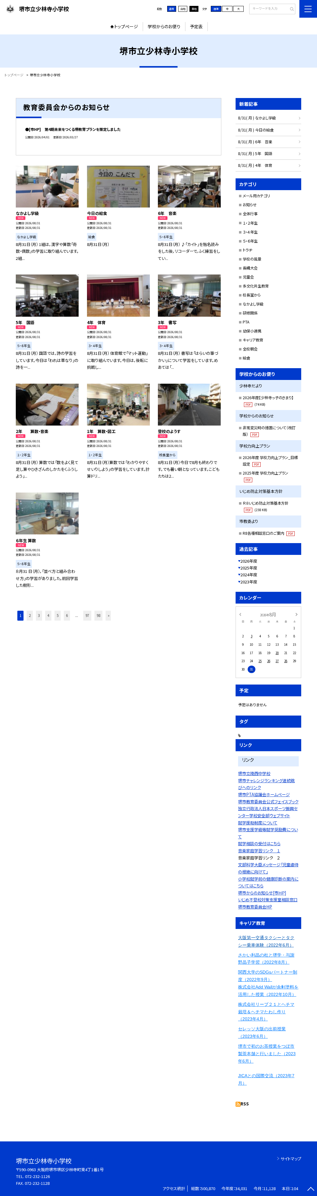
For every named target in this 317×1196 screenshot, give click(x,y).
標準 (216, 9)
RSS (245, 1104)
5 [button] (58, 615)
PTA (246, 322)
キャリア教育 (253, 340)
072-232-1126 (37, 1176)
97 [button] (87, 615)
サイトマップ (290, 1159)
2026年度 (249, 561)
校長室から (252, 295)
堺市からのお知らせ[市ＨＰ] (262, 893)
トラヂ (247, 250)
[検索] (289, 9)
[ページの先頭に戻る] (310, 1189)
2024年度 (249, 575)
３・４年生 (250, 232)
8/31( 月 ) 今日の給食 (256, 130)
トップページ (126, 26)
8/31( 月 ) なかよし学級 (257, 118)
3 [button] (39, 615)
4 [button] (48, 615)
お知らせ (250, 205)
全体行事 (250, 213)
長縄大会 (250, 268)
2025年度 (249, 568)
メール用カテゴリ (256, 196)
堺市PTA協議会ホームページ (264, 794)
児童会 (248, 277)
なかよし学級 (253, 304)
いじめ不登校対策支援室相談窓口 (267, 900)
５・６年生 (250, 241)
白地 (182, 9)
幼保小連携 (252, 331)
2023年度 (249, 582)
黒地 (194, 9)
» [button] (109, 615)
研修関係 (250, 313)
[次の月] (296, 614)
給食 (246, 358)
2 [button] (30, 615)
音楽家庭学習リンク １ (259, 851)
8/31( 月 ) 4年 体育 (255, 165)
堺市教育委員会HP (255, 907)
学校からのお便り (164, 26)
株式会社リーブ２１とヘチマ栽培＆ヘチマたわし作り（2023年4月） (266, 1012)
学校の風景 (252, 259)
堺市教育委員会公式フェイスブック (268, 802)
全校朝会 (250, 349)
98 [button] (98, 615)
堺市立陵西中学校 (254, 773)
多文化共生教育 (256, 286)
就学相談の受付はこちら (259, 843)
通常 (171, 9)
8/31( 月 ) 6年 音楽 (255, 142)
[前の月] (240, 614)
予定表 (196, 26)
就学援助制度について (257, 823)
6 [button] (67, 615)
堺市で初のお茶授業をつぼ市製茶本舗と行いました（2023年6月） (267, 1054)
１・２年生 (250, 223)
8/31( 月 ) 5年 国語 (255, 153)
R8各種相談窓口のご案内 (268, 533)
